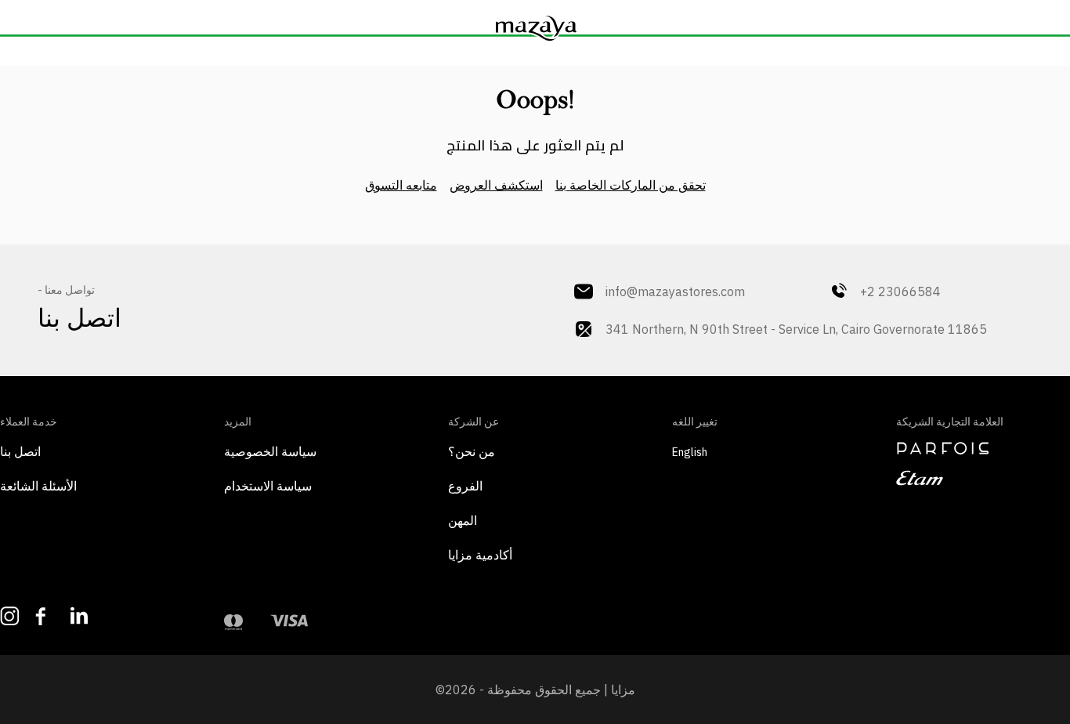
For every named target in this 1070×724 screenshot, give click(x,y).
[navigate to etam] (983, 478)
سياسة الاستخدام (268, 486)
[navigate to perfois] (983, 448)
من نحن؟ (471, 451)
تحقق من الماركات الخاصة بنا (630, 185)
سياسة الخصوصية (270, 451)
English (689, 452)
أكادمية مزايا (480, 555)
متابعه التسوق (401, 185)
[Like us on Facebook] (45, 616)
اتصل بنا (20, 451)
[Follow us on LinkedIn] (80, 615)
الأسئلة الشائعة (38, 486)
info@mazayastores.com (675, 291)
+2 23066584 (900, 291)
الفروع (465, 486)
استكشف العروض (496, 185)
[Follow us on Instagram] (10, 616)
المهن (462, 520)
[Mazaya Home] (535, 28)
